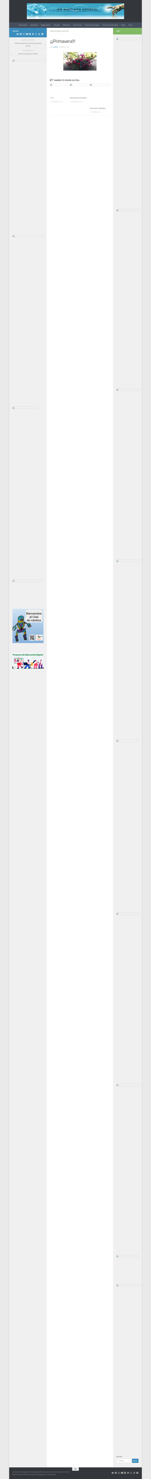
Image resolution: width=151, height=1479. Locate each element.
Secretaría (34, 25)
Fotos (130, 25)
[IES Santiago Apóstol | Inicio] (75, 11)
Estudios (57, 25)
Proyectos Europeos (92, 25)
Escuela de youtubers (78, 98)
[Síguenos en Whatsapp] (36, 34)
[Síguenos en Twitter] (17, 34)
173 (51, 98)
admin (55, 47)
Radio (123, 25)
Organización (46, 25)
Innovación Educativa (110, 25)
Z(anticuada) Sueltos (59, 31)
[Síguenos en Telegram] (42, 34)
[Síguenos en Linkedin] (30, 34)
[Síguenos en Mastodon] (33, 34)
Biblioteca (66, 25)
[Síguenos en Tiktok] (39, 34)
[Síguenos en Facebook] (21, 34)
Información (23, 25)
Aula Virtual (77, 25)
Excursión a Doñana (97, 108)
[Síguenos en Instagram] (24, 34)
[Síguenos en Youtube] (27, 34)
